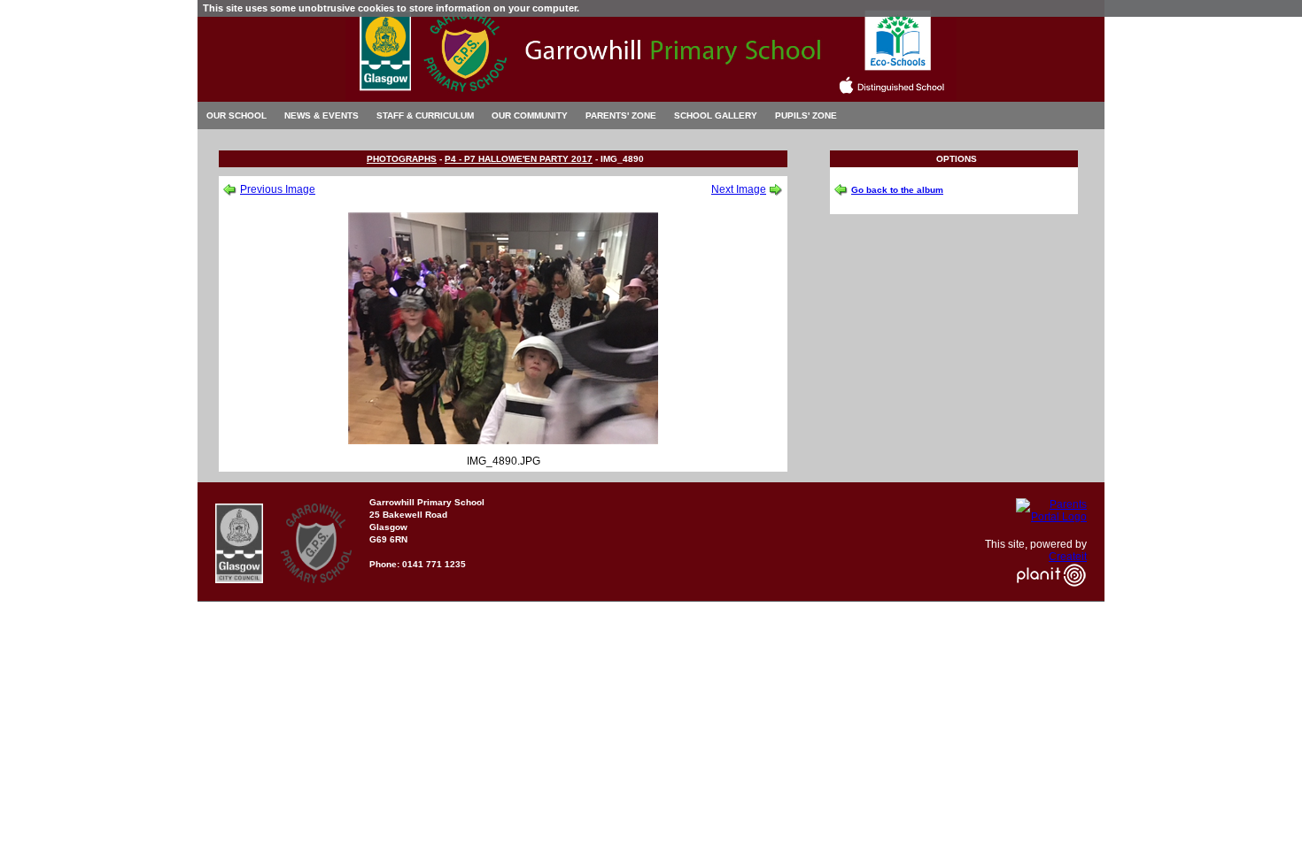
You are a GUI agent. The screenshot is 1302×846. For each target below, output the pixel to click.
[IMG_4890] (503, 441)
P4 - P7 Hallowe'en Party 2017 (519, 159)
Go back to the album (897, 190)
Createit (1068, 556)
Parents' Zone (620, 115)
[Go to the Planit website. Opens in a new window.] (1051, 597)
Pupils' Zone (806, 115)
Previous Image (277, 189)
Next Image (738, 189)
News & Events (321, 115)
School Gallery (715, 115)
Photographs (402, 159)
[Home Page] (651, 96)
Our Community (530, 115)
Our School (236, 115)
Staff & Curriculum (425, 115)
